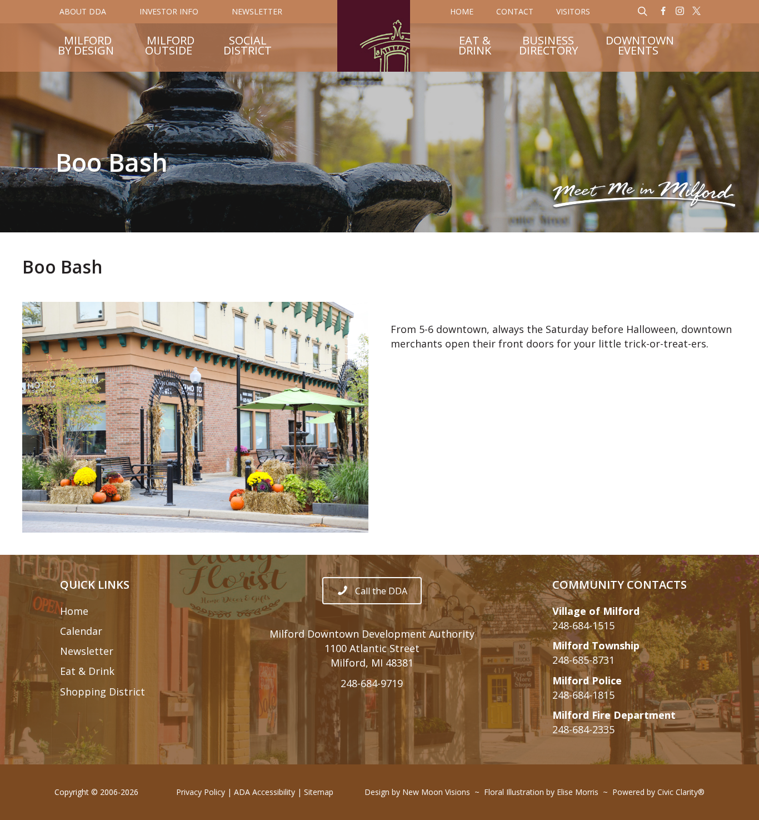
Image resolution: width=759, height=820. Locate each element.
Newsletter (86, 651)
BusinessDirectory (548, 47)
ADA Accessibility (264, 792)
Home (74, 611)
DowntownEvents (640, 47)
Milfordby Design (86, 47)
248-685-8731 (583, 660)
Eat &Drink (474, 47)
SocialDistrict (247, 47)
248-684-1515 (583, 625)
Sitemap (318, 792)
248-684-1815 (583, 695)
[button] (663, 11)
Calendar (81, 631)
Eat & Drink (87, 671)
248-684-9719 (372, 683)
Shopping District (102, 691)
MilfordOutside (169, 47)
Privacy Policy (200, 792)
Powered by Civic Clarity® (658, 792)
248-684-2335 (583, 729)
